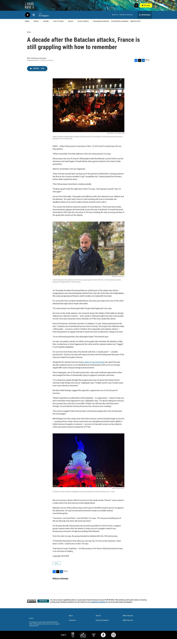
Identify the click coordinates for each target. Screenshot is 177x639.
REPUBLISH (43, 601)
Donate (147, 5)
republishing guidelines (98, 602)
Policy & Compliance (102, 620)
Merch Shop (135, 21)
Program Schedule (101, 21)
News (27, 21)
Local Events (83, 21)
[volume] (33, 15)
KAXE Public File (128, 615)
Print (147, 60)
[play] (27, 15)
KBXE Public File (128, 620)
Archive (98, 615)
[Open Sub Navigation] (31, 21)
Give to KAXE (58, 21)
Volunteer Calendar (119, 21)
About (70, 21)
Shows (46, 21)
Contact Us (72, 620)
